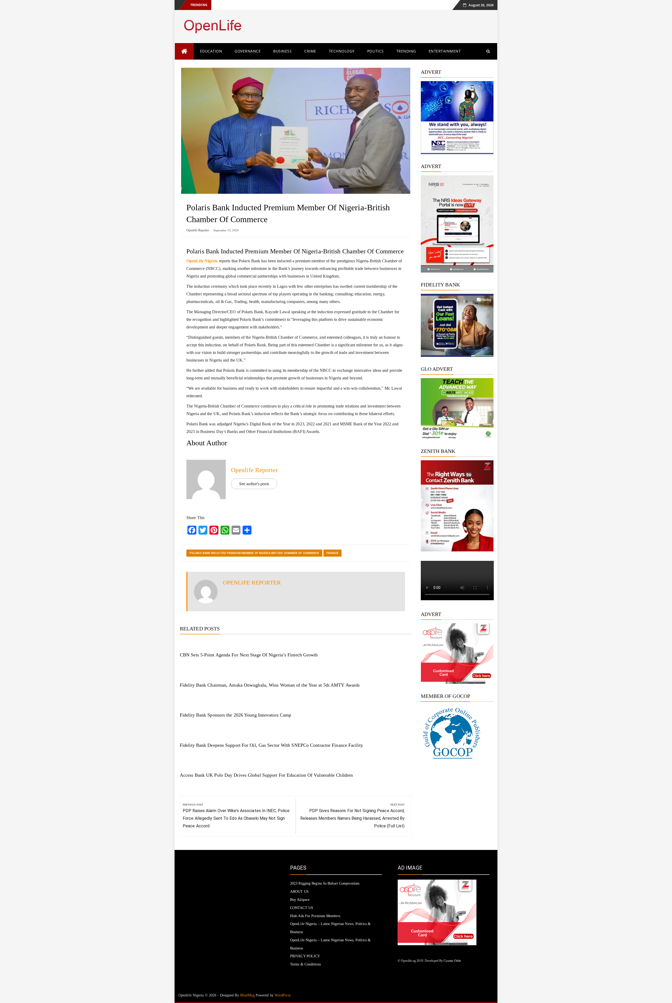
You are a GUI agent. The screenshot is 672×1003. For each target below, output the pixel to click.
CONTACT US (301, 908)
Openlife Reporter (197, 230)
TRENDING (406, 51)
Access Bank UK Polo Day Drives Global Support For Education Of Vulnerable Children (266, 775)
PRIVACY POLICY (305, 956)
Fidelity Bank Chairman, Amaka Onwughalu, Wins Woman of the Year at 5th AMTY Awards (270, 685)
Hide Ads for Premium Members (315, 916)
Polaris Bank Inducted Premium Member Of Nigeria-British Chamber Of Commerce (254, 553)
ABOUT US (299, 892)
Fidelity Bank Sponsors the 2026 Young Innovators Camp (235, 715)
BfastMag (247, 995)
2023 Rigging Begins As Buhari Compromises (324, 883)
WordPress (283, 995)
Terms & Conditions (305, 964)
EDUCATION (211, 51)
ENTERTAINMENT (445, 51)
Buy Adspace (299, 900)
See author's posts (254, 484)
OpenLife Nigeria (202, 261)
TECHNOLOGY (342, 51)
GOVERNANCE (248, 51)
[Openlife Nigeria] (184, 51)
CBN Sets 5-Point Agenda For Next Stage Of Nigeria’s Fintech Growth (249, 654)
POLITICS (375, 51)
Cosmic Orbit (452, 961)
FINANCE (333, 553)
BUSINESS (282, 51)
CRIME (310, 51)
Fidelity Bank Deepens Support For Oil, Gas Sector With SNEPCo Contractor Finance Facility (271, 745)
